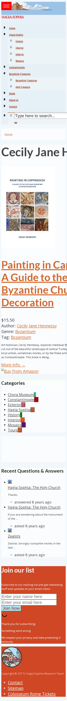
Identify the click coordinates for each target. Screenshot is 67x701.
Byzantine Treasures (26, 80)
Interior (20, 48)
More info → (13, 365)
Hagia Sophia (16, 35)
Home (8, 134)
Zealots (14, 536)
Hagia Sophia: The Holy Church (34, 487)
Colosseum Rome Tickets (32, 694)
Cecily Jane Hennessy (37, 326)
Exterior (20, 54)
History (19, 41)
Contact (15, 682)
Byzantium (25, 331)
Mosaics (20, 61)
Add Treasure (23, 87)
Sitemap (15, 688)
